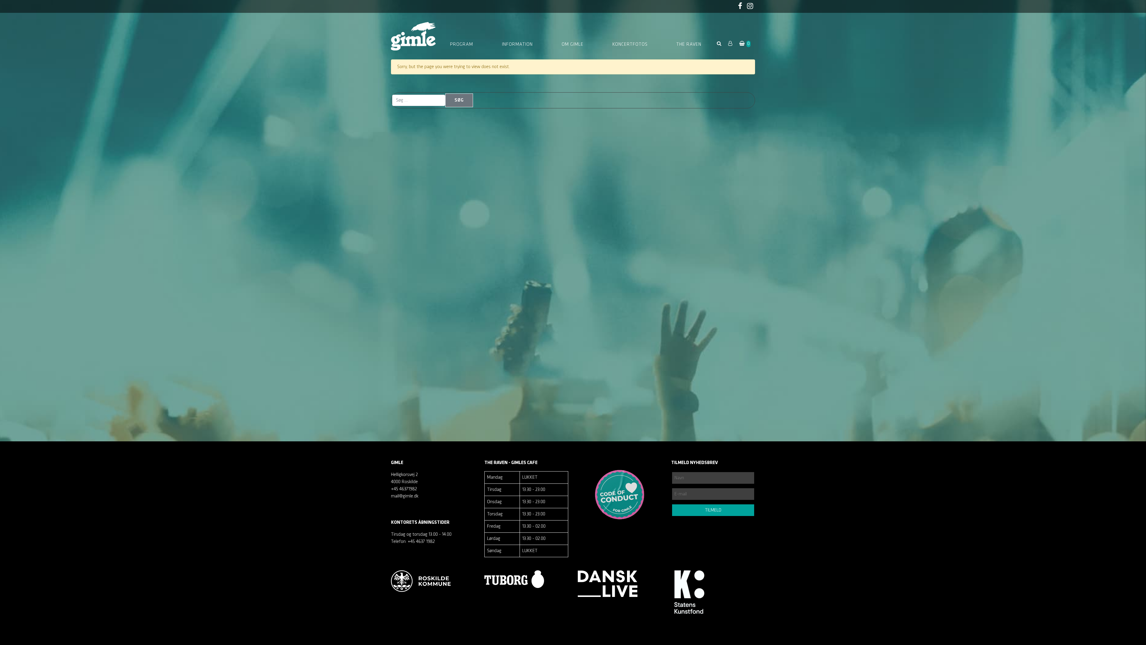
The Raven (688, 44)
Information (517, 44)
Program (461, 44)
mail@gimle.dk (404, 496)
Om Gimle (572, 44)
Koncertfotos (630, 44)
